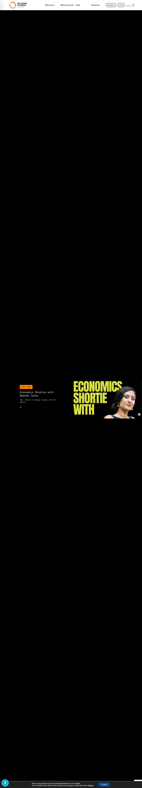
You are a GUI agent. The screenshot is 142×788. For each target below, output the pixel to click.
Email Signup (111, 5)
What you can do (67, 5)
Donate (121, 5)
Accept (104, 784)
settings (90, 786)
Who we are (49, 5)
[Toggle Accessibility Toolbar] (5, 782)
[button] (133, 5)
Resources (96, 5)
